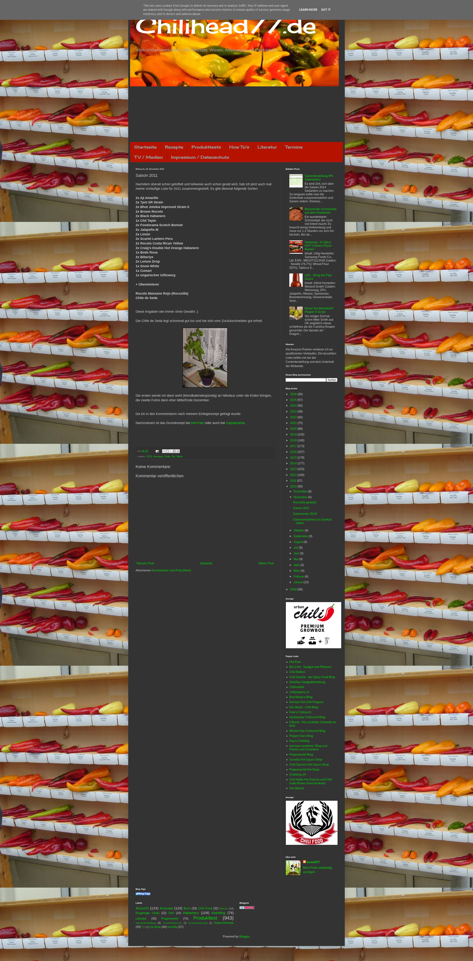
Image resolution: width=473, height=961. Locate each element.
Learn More (308, 9)
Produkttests (206, 146)
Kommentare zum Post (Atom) (171, 570)
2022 (293, 417)
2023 (293, 411)
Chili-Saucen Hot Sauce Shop (309, 764)
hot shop (155, 926)
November (301, 497)
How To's (239, 146)
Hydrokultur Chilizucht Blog (307, 717)
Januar (298, 582)
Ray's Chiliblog (299, 740)
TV (143, 926)
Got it (326, 9)
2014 (293, 463)
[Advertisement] (236, 114)
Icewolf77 (313, 862)
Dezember (301, 491)
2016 (293, 451)
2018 (293, 440)
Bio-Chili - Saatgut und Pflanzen (310, 666)
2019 (293, 434)
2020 (293, 428)
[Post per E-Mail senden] (157, 451)
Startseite (145, 146)
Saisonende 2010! (305, 513)
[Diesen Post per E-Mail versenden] (164, 451)
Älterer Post (266, 563)
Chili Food (205, 908)
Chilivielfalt (296, 687)
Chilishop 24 (297, 774)
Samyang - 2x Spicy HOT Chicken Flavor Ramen (318, 246)
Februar (299, 576)
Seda (179, 456)
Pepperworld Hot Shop (304, 769)
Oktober (299, 530)
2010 (293, 486)
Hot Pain (295, 661)
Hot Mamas (296, 788)
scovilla (173, 926)
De (173, 456)
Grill (171, 913)
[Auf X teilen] (171, 451)
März (297, 570)
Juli (296, 547)
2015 (293, 457)
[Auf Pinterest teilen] (178, 451)
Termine (294, 146)
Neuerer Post (145, 563)
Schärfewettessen (172, 923)
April (297, 565)
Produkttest (205, 918)
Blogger (244, 936)
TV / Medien (148, 157)
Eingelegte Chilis (147, 913)
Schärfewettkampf (197, 923)
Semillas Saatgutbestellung (307, 682)
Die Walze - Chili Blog (303, 707)
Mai (296, 559)
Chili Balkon (297, 671)
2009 (293, 589)
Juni (297, 553)
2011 (149, 456)
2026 (293, 394)
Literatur (267, 146)
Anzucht (142, 908)
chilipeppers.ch (299, 692)
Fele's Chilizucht (300, 712)
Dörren (224, 908)
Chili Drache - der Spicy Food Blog (312, 677)
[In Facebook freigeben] (174, 451)
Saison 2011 (301, 508)
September (301, 536)
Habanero (191, 913)
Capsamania (235, 423)
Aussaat (158, 456)
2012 (293, 475)
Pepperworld (169, 918)
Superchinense (224, 922)
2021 (293, 423)
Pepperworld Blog (301, 754)
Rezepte (174, 146)
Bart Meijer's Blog (300, 697)
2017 (293, 446)
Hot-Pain (197, 423)
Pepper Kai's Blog (301, 735)
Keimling (218, 913)
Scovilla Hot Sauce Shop (305, 759)
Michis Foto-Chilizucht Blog (307, 730)
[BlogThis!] (167, 451)
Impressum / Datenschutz (200, 157)
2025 (293, 399)
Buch (187, 908)
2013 (293, 469)
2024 (293, 405)
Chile (167, 456)
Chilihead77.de (226, 25)
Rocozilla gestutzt (304, 502)
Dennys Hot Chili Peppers (306, 702)
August (299, 541)
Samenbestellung (146, 922)
